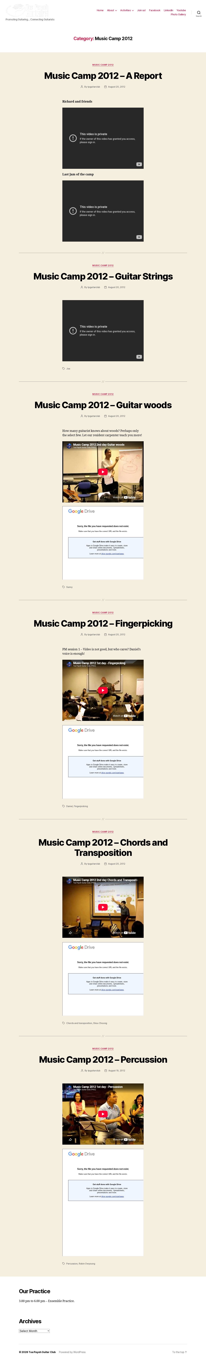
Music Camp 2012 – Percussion (103, 1059)
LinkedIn (168, 10)
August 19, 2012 (116, 1070)
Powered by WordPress (72, 1352)
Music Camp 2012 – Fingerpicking (103, 623)
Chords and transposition (79, 1023)
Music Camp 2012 (103, 65)
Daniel (69, 806)
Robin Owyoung (87, 1263)
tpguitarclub (94, 86)
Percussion (71, 1263)
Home (100, 10)
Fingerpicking (81, 806)
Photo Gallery (178, 14)
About (110, 10)
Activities (125, 10)
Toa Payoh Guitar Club (42, 1352)
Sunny (69, 587)
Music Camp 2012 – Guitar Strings (103, 276)
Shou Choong (100, 1023)
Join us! (141, 10)
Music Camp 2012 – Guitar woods (103, 404)
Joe (68, 368)
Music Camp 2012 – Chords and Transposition (103, 847)
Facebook (154, 10)
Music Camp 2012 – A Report (103, 75)
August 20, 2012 (116, 86)
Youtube (181, 10)
